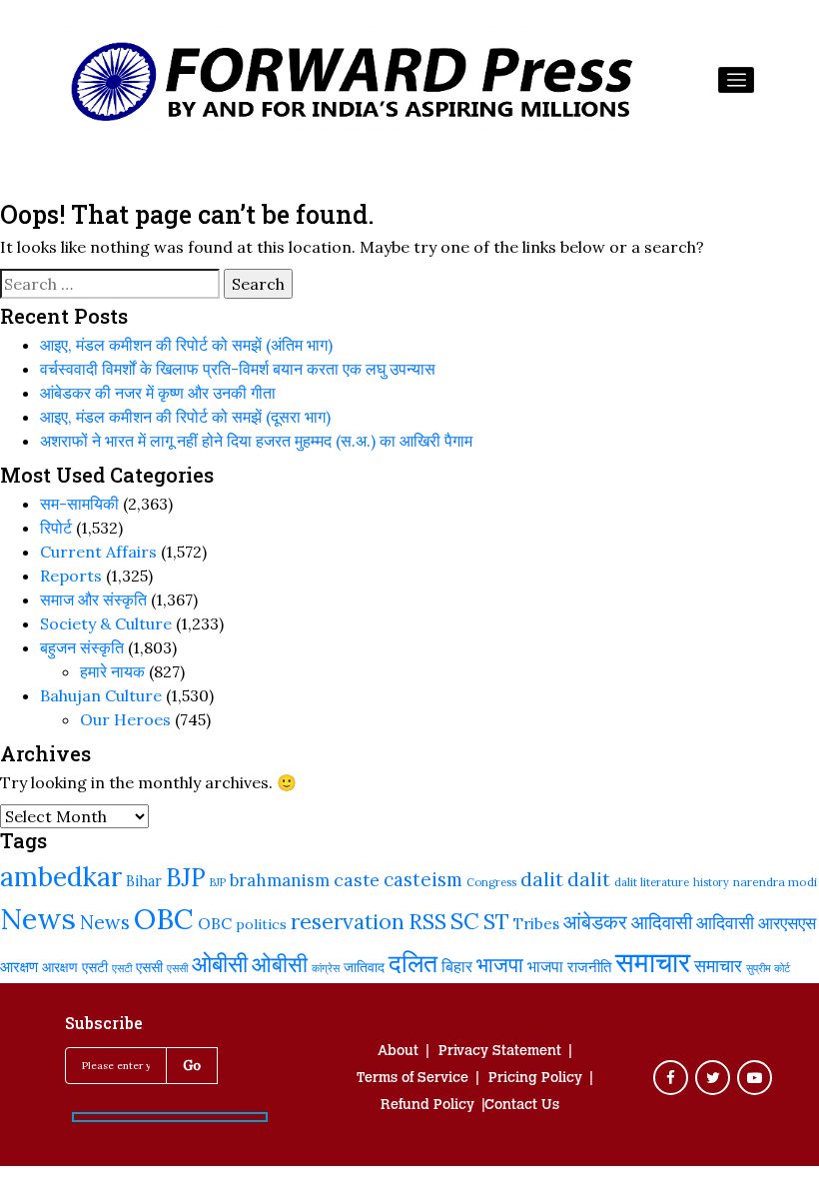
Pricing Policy (535, 1079)
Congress (491, 882)
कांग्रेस (326, 968)
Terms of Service (412, 1079)
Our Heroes (125, 719)
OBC (164, 918)
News (38, 918)
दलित (413, 963)
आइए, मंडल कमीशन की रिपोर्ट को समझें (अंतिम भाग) (186, 345)
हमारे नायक (112, 671)
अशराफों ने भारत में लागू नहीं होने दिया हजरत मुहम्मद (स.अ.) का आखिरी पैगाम (256, 441)
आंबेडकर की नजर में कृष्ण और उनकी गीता (158, 393)
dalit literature (651, 882)
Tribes (536, 923)
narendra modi (775, 881)
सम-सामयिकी (79, 504)
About (398, 1052)
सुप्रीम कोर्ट (768, 968)
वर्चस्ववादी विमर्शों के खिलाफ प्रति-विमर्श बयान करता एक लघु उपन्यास (237, 369)
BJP (186, 877)
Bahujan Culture (101, 695)
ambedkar (61, 876)
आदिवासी (661, 922)
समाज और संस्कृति (93, 599)
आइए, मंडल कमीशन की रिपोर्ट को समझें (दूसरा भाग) (185, 417)
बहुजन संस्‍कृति (82, 647)
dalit (541, 878)
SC (464, 921)
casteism (423, 879)
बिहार (456, 966)
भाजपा (499, 964)
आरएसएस (787, 923)
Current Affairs (98, 552)
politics (261, 924)
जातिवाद (364, 967)
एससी (149, 966)
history (711, 882)
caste (357, 879)
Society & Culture (106, 623)
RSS (427, 921)
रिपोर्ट (56, 528)
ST (496, 921)
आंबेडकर (595, 922)
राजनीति (589, 966)
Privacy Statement (499, 1052)
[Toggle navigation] (736, 80)
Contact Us (521, 1106)
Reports (71, 576)
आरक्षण (19, 966)
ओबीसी (220, 963)
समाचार (652, 961)
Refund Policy (427, 1106)
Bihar (144, 880)
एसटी (95, 967)
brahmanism (280, 880)
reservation (348, 921)
